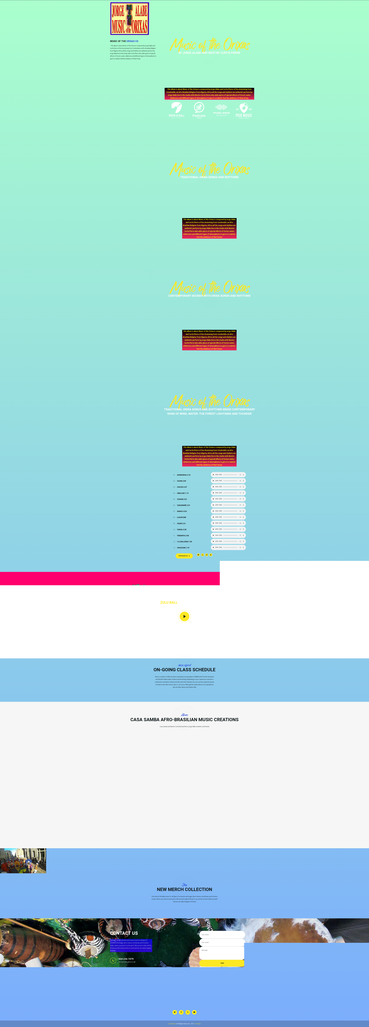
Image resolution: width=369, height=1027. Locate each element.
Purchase (198, 1023)
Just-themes (172, 1023)
